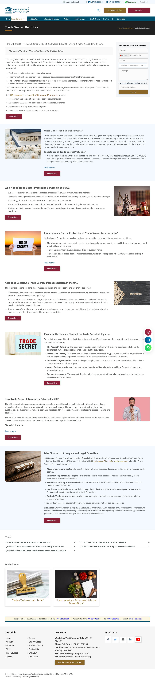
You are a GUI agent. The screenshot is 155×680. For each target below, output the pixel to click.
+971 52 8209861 (62, 619)
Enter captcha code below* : (133, 83)
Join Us (9, 656)
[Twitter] (115, 642)
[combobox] (124, 55)
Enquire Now (13, 116)
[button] (98, 10)
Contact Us (139, 10)
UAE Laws (33, 653)
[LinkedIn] (131, 642)
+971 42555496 (113, 619)
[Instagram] (123, 642)
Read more (49, 168)
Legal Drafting (33, 19)
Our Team (106, 19)
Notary (66, 19)
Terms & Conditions (12, 677)
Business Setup (36, 645)
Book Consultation (115, 10)
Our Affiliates (35, 642)
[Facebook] (108, 642)
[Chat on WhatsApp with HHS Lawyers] (148, 347)
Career (32, 638)
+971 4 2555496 (72, 647)
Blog (113, 19)
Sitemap (10, 645)
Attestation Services (51, 19)
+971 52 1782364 (93, 619)
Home (8, 19)
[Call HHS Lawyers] (148, 332)
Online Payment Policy (30, 677)
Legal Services (16, 19)
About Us (10, 642)
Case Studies (12, 653)
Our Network (95, 19)
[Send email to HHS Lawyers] (148, 340)
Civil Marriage (79, 19)
